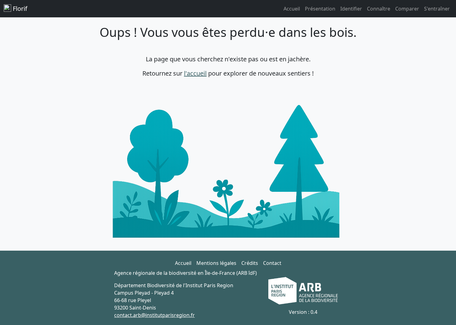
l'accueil (195, 73)
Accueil (292, 8)
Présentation (320, 8)
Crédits (249, 263)
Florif (19, 8)
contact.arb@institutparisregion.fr (154, 315)
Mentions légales (216, 263)
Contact (272, 263)
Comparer (407, 8)
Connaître (378, 8)
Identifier (351, 8)
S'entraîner (437, 8)
